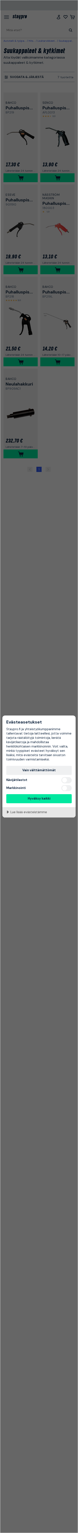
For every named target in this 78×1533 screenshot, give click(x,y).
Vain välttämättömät (39, 770)
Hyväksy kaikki (39, 798)
